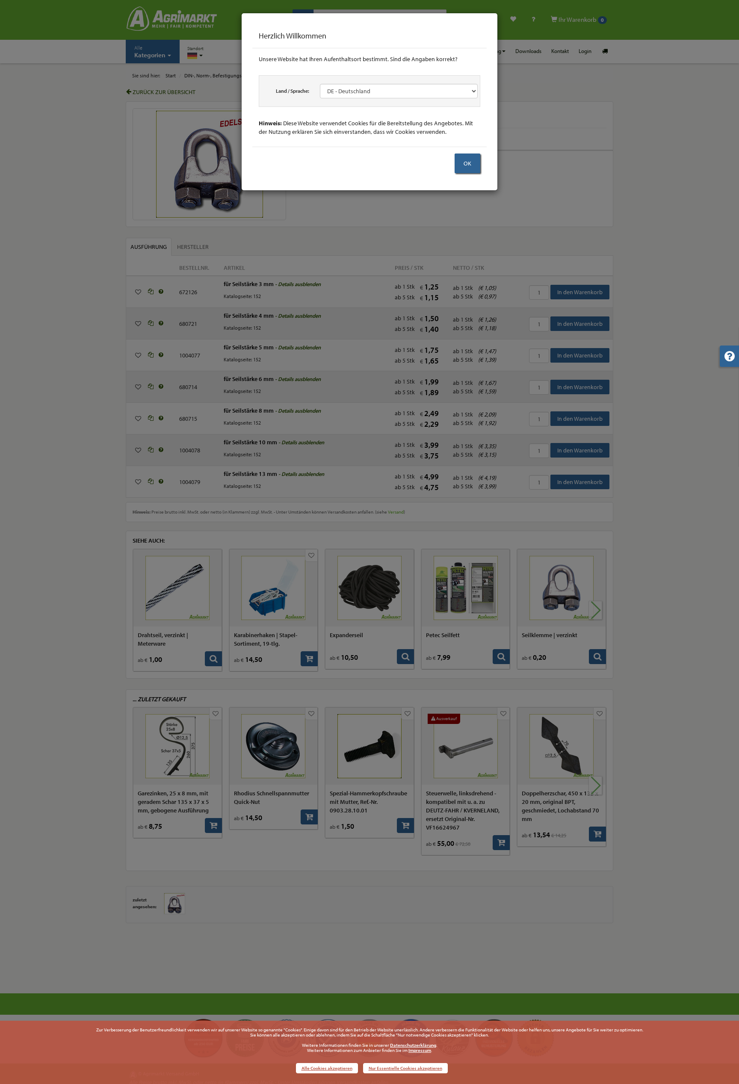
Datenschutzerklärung (413, 1045)
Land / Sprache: (292, 91)
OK (467, 163)
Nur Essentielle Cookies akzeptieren (405, 1068)
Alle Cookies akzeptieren (327, 1068)
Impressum (419, 1050)
